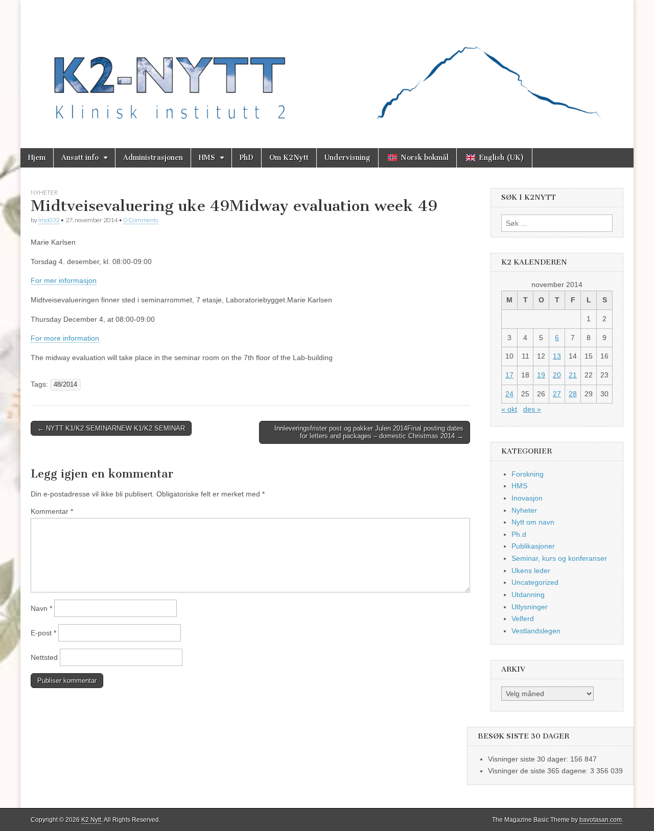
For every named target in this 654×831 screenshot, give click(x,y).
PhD (246, 157)
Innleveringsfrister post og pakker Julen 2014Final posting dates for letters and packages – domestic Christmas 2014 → (368, 432)
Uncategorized (534, 582)
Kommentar (52, 511)
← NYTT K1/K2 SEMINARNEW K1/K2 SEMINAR (111, 428)
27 (557, 394)
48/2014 (65, 384)
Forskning (527, 474)
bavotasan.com (600, 819)
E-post (43, 633)
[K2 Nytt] (327, 66)
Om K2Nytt (289, 157)
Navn (41, 608)
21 (573, 375)
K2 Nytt (91, 819)
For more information (65, 338)
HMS (207, 157)
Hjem (36, 157)
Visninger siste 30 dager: (529, 759)
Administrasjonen (153, 157)
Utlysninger (529, 607)
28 (573, 394)
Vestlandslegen (535, 631)
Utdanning (528, 594)
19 (541, 375)
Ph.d (518, 534)
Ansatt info (80, 157)
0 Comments (141, 220)
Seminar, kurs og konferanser (559, 558)
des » (532, 409)
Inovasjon (527, 498)
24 (509, 394)
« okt (509, 409)
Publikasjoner (533, 546)
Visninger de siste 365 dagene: (539, 771)
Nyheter (44, 192)
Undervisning (347, 157)
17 (509, 375)
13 (557, 356)
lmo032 (48, 220)
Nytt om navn (532, 522)
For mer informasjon (64, 280)
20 (557, 375)
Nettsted (44, 657)
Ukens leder (530, 570)
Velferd (522, 618)
